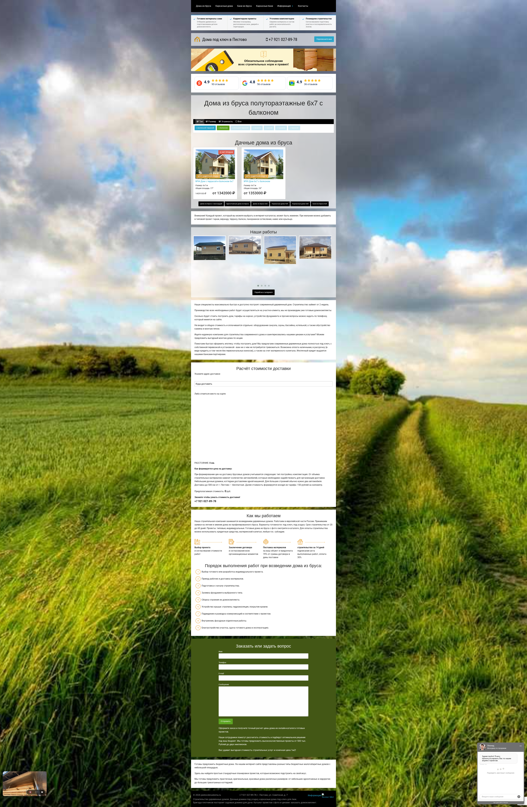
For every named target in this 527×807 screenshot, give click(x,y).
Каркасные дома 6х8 (300, 204)
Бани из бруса (244, 6)
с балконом (223, 128)
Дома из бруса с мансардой (211, 204)
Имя (220, 651)
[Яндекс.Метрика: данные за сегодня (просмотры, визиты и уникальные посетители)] (328, 795)
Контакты (303, 6)
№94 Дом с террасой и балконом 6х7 (214, 181)
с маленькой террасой (205, 128)
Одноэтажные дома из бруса (237, 204)
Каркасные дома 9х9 (280, 204)
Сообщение (224, 684)
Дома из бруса (203, 6)
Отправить (226, 721)
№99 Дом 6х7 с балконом (257, 181)
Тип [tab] (201, 121)
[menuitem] (203, 6)
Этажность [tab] (227, 121)
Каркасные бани (264, 6)
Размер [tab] (212, 121)
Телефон (222, 662)
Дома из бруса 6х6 (260, 204)
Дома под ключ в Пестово (224, 39)
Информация (284, 6)
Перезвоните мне (324, 39)
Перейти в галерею (263, 292)
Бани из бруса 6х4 (320, 204)
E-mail (221, 673)
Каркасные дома (224, 6)
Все (239, 121)
